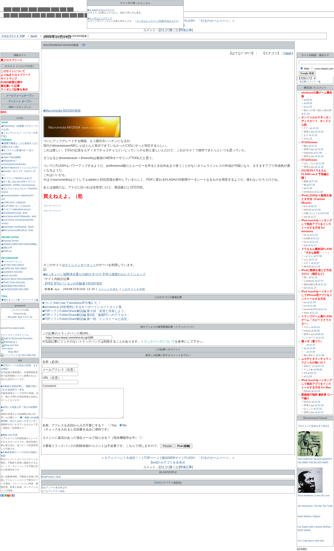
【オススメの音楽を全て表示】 (313, 426)
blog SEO (13, 351)
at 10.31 (318, 408)
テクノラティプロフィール (15, 335)
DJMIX (33, 9)
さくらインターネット (80, 265)
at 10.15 (314, 128)
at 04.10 (312, 373)
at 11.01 (313, 146)
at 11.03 (308, 106)
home (7, 9)
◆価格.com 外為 (9, 435)
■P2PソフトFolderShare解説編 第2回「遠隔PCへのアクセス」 (86, 314)
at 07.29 (308, 188)
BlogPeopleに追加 (51, 476)
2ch (58, 15)
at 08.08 (318, 369)
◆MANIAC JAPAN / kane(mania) (18, 185)
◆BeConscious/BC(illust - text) (17, 230)
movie (51, 15)
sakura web (18, 328)
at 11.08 (318, 152)
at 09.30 (308, 100)
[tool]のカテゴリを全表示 (168, 462)
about (16, 9)
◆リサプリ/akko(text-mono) (16, 209)
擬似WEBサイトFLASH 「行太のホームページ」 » (198, 20)
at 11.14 (312, 288)
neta (63, 9)
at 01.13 (313, 277)
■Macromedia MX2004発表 (62, 110)
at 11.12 (322, 284)
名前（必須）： (53, 361)
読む (162, 30)
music (55, 9)
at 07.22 (313, 259)
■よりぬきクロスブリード (101, 10)
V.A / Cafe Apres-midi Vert (310, 540)
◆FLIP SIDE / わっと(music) (15, 206)
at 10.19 (316, 209)
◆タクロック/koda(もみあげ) (16, 178)
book (65, 15)
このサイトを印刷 (133, 289)
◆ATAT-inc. (7, 251)
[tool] (34, 36)
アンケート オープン (20, 101)
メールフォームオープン (20, 95)
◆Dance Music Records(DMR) (17, 279)
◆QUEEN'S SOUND (11, 272)
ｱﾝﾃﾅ (157, 482)
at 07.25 (311, 185)
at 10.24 (319, 131)
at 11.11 (323, 309)
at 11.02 (319, 149)
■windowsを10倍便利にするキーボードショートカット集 (82, 307)
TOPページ (151, 457)
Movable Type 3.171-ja (20, 317)
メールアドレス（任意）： (60, 369)
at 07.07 (319, 281)
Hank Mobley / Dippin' (308, 516)
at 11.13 (315, 238)
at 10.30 (311, 351)
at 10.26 (324, 213)
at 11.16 (316, 266)
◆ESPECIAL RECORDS (14, 268)
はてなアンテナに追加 (53, 491)
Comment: (49, 386)
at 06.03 (315, 327)
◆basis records (9, 275)
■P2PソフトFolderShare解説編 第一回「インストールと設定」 (86, 319)
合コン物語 (25, 15)
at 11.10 (313, 135)
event (14, 15)
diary (24, 9)
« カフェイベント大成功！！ (121, 457)
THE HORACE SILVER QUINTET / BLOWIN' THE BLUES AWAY (314, 461)
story (73, 15)
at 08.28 (315, 330)
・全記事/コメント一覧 (309, 81)
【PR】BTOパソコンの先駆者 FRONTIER (72, 283)
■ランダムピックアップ (100, 18)
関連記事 (186, 30)
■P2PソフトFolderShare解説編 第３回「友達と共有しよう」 (84, 311)
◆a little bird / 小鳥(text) (13, 202)
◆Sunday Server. (10, 240)
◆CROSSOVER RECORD (15, 289)
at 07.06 (318, 256)
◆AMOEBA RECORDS (13, 286)
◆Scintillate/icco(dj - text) (14, 213)
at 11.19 (305, 113)
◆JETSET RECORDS (12, 265)
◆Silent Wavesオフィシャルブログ (19, 167)
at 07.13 (319, 366)
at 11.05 (308, 376)
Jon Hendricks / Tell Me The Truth (314, 506)
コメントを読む (108, 289)
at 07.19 (313, 181)
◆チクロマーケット (11, 261)
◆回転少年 (6, 247)
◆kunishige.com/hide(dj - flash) (17, 226)
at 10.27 (315, 263)
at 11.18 (319, 156)
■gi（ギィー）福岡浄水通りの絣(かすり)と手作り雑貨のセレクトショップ (94, 274)
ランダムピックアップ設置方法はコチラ (157, 21)
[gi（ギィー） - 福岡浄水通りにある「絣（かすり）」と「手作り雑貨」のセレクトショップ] (44, 269)
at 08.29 (319, 334)
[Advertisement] (72, 80)
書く (173, 30)
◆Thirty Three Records (13, 282)
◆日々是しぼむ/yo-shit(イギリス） (19, 181)
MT (43, 15)
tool (81, 15)
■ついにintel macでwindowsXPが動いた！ (71, 302)
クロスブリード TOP (13, 36)
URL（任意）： (53, 377)
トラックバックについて (158, 341)
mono (36, 15)
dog (7, 15)
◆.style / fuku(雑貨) (11, 157)
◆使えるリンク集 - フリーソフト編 (19, 299)
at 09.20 (312, 206)
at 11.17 (312, 216)
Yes (114, 425)
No (125, 425)
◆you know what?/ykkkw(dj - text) (18, 216)
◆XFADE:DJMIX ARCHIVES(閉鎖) (19, 244)
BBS (70, 9)
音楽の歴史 (44, 10)
